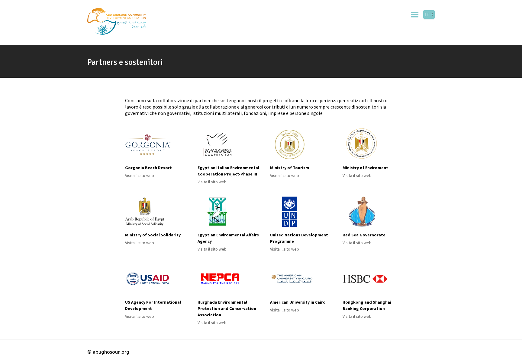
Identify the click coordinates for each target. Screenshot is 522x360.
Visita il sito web (139, 175)
